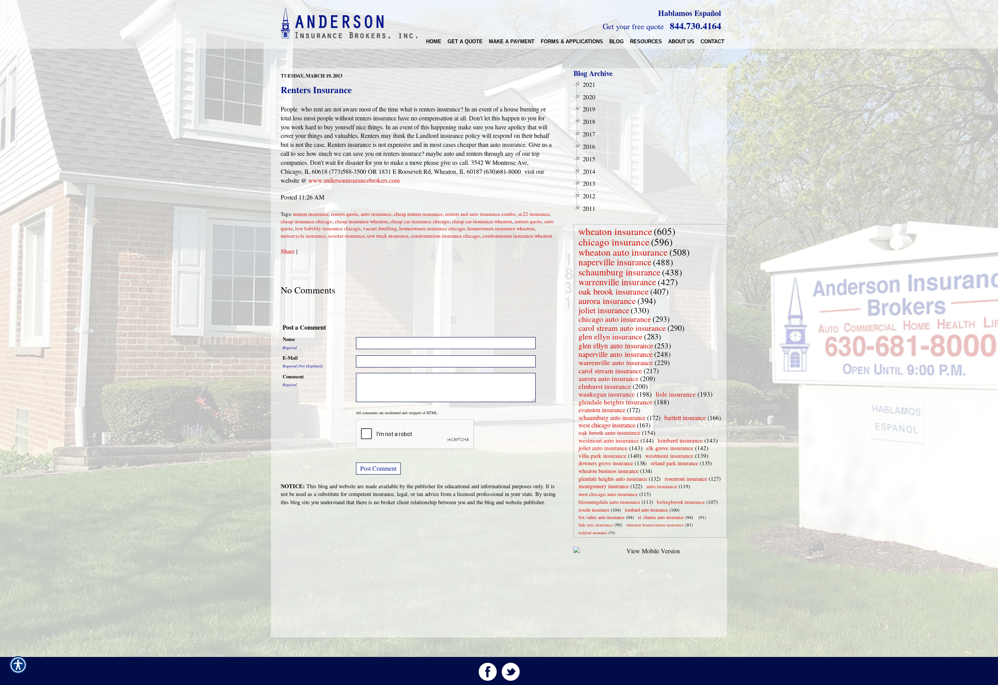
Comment (293, 376)
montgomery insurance (604, 486)
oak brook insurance (614, 291)
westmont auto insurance (609, 440)
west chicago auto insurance (608, 494)
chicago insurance (614, 241)
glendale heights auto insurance (613, 478)
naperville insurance (615, 262)
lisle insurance (676, 394)
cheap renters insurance (418, 213)
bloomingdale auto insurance (609, 501)
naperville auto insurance (616, 354)
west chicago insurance (607, 425)
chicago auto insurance (615, 319)
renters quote (344, 213)
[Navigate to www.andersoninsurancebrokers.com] (697, 517)
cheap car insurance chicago (419, 221)
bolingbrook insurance (681, 501)
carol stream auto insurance (622, 328)
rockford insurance (593, 532)
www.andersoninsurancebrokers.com (354, 180)
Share (288, 251)
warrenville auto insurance (616, 362)
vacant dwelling (380, 228)
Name (289, 338)
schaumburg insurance (619, 272)
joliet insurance (604, 310)
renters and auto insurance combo (480, 213)
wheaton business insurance (609, 471)
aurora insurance (607, 300)
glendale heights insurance (616, 401)
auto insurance (376, 213)
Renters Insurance (316, 89)
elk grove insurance (670, 448)
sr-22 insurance (534, 213)
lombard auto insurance (646, 510)
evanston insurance (602, 410)
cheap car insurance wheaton (482, 221)
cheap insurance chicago (307, 221)
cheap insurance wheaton (361, 221)
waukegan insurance (607, 394)
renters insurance (311, 213)
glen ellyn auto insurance (616, 345)
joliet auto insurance (603, 448)
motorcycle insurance (303, 235)
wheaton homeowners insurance (655, 525)
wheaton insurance (615, 231)
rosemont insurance (686, 478)
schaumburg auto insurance (612, 417)
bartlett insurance (685, 417)
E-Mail (290, 357)
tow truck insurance (388, 235)
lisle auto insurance (596, 525)
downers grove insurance (606, 463)
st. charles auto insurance (661, 517)
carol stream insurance (610, 370)
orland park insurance (674, 463)
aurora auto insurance (609, 378)
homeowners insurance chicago (432, 228)
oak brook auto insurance (610, 432)
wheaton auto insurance (623, 252)
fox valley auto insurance (602, 517)
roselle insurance (594, 510)
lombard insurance (680, 440)
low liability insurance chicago (328, 228)
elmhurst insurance (605, 386)
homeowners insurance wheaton (500, 228)
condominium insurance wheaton (517, 235)
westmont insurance (669, 455)
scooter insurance (346, 235)
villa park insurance (602, 455)
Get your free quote (633, 26)
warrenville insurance (617, 282)
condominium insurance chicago (445, 235)
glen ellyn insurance (610, 336)
